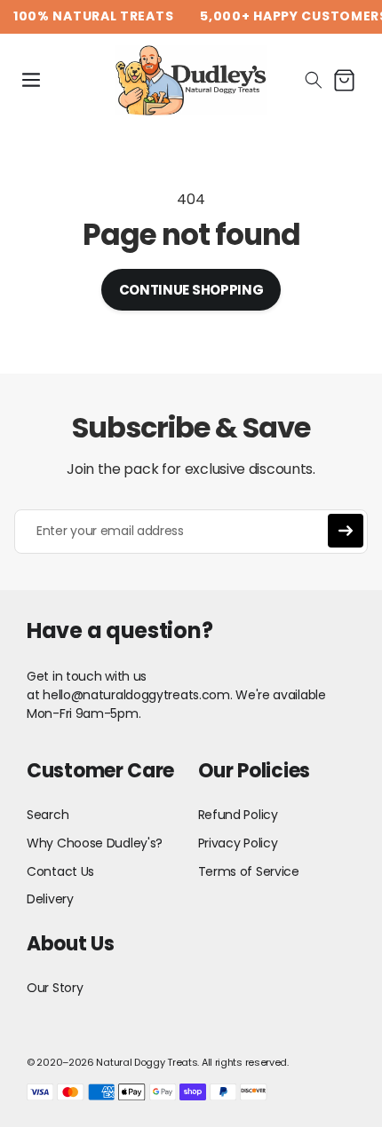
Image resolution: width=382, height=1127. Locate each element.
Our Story (55, 988)
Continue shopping (191, 289)
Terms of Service (248, 871)
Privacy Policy (238, 843)
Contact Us (60, 871)
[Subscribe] (345, 531)
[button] (31, 79)
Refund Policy (238, 815)
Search (47, 815)
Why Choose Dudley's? (95, 843)
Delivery (50, 899)
